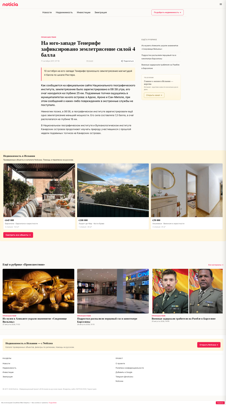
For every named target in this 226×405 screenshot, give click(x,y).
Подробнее (52, 403)
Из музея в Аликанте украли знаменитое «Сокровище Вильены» (35, 320)
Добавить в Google (124, 372)
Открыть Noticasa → (209, 345)
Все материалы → (215, 265)
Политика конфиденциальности (130, 368)
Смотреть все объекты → (18, 235)
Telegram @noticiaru (124, 376)
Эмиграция (101, 12)
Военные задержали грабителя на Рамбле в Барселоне (184, 318)
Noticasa (119, 381)
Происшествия (48, 37)
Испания (89, 61)
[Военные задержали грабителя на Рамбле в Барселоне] (187, 291)
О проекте (120, 363)
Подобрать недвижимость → (167, 12)
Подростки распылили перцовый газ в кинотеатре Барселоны (107, 320)
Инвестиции (83, 12)
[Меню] (220, 4)
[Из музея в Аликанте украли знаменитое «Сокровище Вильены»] (38, 291)
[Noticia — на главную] (10, 4)
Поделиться (129, 61)
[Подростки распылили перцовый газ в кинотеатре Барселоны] (113, 291)
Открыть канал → (154, 95)
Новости (47, 12)
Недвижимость (64, 12)
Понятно (220, 403)
